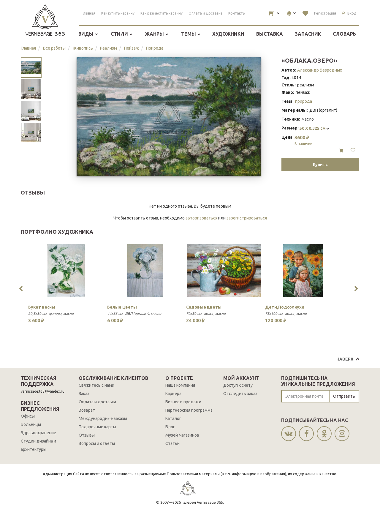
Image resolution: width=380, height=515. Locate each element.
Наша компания (180, 385)
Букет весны (41, 307)
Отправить (344, 396)
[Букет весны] (66, 270)
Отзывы (87, 435)
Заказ (84, 393)
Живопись (83, 48)
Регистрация (325, 13)
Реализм (108, 48)
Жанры (155, 34)
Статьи (172, 443)
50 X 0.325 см (313, 128)
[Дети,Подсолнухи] (303, 270)
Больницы (31, 424)
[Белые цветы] (145, 270)
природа (303, 101)
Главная (88, 13)
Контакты (237, 13)
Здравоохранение (38, 432)
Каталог (173, 418)
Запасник (308, 34)
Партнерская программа (189, 410)
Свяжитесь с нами (96, 385)
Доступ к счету (238, 385)
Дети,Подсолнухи (284, 307)
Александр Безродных (319, 70)
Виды (86, 34)
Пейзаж (131, 48)
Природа (154, 48)
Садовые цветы (203, 307)
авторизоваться (201, 218)
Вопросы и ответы (97, 443)
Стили (120, 34)
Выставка (269, 34)
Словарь (344, 34)
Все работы (54, 48)
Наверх (344, 359)
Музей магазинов (182, 435)
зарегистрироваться (247, 218)
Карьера (173, 393)
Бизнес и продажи (183, 401)
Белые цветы (122, 307)
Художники (228, 34)
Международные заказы (103, 418)
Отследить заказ (240, 393)
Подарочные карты (97, 426)
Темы (189, 34)
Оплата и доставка (97, 401)
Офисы (28, 416)
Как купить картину (117, 13)
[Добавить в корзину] (341, 150)
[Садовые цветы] (224, 270)
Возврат (87, 410)
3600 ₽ (303, 140)
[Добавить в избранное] (353, 150)
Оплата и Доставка (205, 13)
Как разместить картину (161, 13)
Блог (170, 426)
